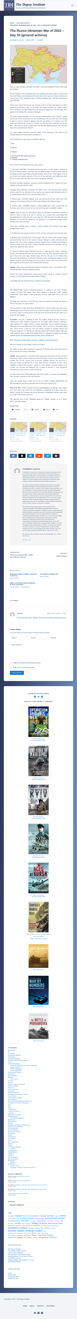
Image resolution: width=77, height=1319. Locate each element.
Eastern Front (14, 1165)
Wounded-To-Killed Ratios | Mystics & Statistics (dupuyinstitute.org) (36, 340)
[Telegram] (47, 456)
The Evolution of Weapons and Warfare (19, 1235)
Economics (11, 1091)
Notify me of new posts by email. (23, 667)
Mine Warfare (12, 1121)
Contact (40, 1306)
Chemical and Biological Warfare (18, 1060)
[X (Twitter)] (21, 456)
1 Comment (39, 40)
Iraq (9, 1104)
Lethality (10, 1113)
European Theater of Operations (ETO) (22, 1167)
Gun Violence (12, 1099)
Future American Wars (15, 1098)
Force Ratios (12, 1096)
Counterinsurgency (14, 1221)
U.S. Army (27, 1237)
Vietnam (10, 1155)
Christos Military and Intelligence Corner (21, 1260)
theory (34, 1235)
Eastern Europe (13, 1089)
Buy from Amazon (38, 738)
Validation (11, 1154)
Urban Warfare (12, 1152)
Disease (10, 1077)
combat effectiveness (13, 1218)
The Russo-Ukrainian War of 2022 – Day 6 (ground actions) (18, 435)
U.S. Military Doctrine (14, 1147)
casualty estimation (47, 1216)
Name (13, 638)
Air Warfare (11, 1053)
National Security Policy (15, 1126)
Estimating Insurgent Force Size (18, 1094)
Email (33, 638)
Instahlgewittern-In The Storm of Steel (20, 1256)
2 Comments (25, 587)
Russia (10, 1135)
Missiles (10, 1123)
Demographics (12, 1075)
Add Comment (16, 645)
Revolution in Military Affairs (36, 1228)
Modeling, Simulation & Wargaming (19, 1125)
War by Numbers (13, 1159)
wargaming (43, 1237)
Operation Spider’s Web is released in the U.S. (23, 575)
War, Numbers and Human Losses (19, 1254)
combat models (26, 1218)
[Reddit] (39, 456)
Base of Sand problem (31, 1216)
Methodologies (12, 1116)
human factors (41, 1221)
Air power (11, 1216)
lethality (18, 1223)
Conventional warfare (14, 1072)
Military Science (39, 1223)
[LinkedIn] (30, 456)
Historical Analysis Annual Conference (20, 1101)
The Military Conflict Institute (17, 1251)
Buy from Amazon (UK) (38, 740)
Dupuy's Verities (13, 1086)
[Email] (56, 456)
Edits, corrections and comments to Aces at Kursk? (22, 583)
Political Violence (27, 1225)
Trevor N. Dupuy (15, 1237)
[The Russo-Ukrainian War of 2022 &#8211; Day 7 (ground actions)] (38, 427)
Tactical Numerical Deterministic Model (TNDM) (19, 1233)
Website (53, 638)
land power (11, 1223)
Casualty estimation (14, 1058)
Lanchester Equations (17, 1118)
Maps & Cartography (14, 1115)
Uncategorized (12, 1150)
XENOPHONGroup (14, 1262)
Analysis (18, 1216)
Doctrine (10, 1081)
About (31, 1306)
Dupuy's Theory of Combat (16, 1084)
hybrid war (50, 1221)
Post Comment (17, 673)
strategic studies (34, 1230)
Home (25, 1306)
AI (8, 1052)
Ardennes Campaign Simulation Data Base (23, 1065)
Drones (10, 1082)
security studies (16, 1230)
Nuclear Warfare (13, 1130)
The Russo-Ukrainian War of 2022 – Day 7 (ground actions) (37, 435)
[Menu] (72, 5)
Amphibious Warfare (14, 1055)
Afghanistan (11, 1050)
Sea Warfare (12, 1138)
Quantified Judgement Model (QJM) (50, 1225)
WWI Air (12, 1162)
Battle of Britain (15, 1067)
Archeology (11, 1057)
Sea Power (53, 1228)
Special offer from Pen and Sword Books (38, 934)
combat (62, 1216)
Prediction (36, 1225)
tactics (34, 1233)
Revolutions (11, 1133)
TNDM (10, 1145)
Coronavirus (12, 1074)
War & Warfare (12, 1157)
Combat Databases (14, 1064)
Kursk (10, 1108)
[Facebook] (13, 456)
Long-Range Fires (26, 1223)
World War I (11, 1160)
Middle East (11, 1120)
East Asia (11, 1087)
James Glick (11, 1193)
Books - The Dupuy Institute (38, 938)
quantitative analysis (18, 1228)
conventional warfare (55, 1218)
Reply (64, 613)
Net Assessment (13, 1128)
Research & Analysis (14, 1132)
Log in (10, 1273)
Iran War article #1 (24, 1176)
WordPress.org (13, 1278)
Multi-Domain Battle (55, 1223)
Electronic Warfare (14, 1092)
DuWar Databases (16, 1069)
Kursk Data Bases (16, 1070)
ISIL (9, 1106)
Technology (44, 1233)
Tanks (39, 1233)
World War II (12, 1164)
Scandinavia (12, 1137)
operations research (14, 1225)
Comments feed (13, 1276)
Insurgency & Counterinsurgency (18, 1103)
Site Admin (50, 1306)
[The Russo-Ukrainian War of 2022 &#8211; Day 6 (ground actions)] (18, 427)
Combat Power (39, 1218)
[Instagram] (42, 1313)
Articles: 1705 (27, 539)
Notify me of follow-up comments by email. (27, 663)
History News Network (15, 1252)
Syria (9, 1140)
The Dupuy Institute (30, 4)
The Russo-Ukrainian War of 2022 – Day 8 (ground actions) (57, 435)
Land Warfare (12, 1109)
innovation (57, 1221)
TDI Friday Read (13, 1142)
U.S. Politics (11, 1148)
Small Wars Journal (14, 1258)
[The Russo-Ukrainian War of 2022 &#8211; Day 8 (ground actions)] (57, 427)
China (10, 1062)
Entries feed (12, 1275)
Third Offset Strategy (45, 1235)
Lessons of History (14, 1111)
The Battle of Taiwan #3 (49, 574)
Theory (10, 1143)
